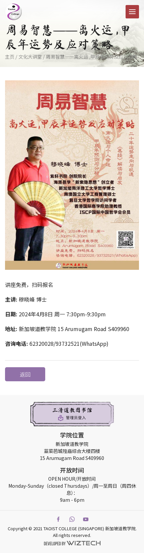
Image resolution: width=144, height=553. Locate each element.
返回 (25, 374)
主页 (9, 56)
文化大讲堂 (30, 56)
